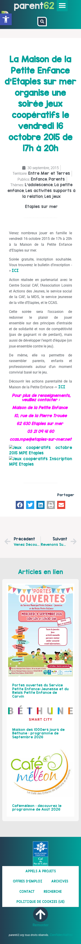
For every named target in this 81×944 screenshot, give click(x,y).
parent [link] (29, 5)
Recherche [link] (53, 891)
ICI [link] (15, 270)
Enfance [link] (39, 179)
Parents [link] (57, 179)
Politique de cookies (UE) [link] (40, 902)
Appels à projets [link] (40, 871)
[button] (62, 5)
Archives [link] (59, 881)
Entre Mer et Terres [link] (49, 173)
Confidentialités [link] (61, 935)
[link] (6, 19)
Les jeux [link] (52, 196)
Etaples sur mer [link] (41, 206)
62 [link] (49, 5)
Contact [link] (27, 891)
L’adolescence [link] (39, 184)
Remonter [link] (41, 925)
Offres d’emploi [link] (27, 881)
